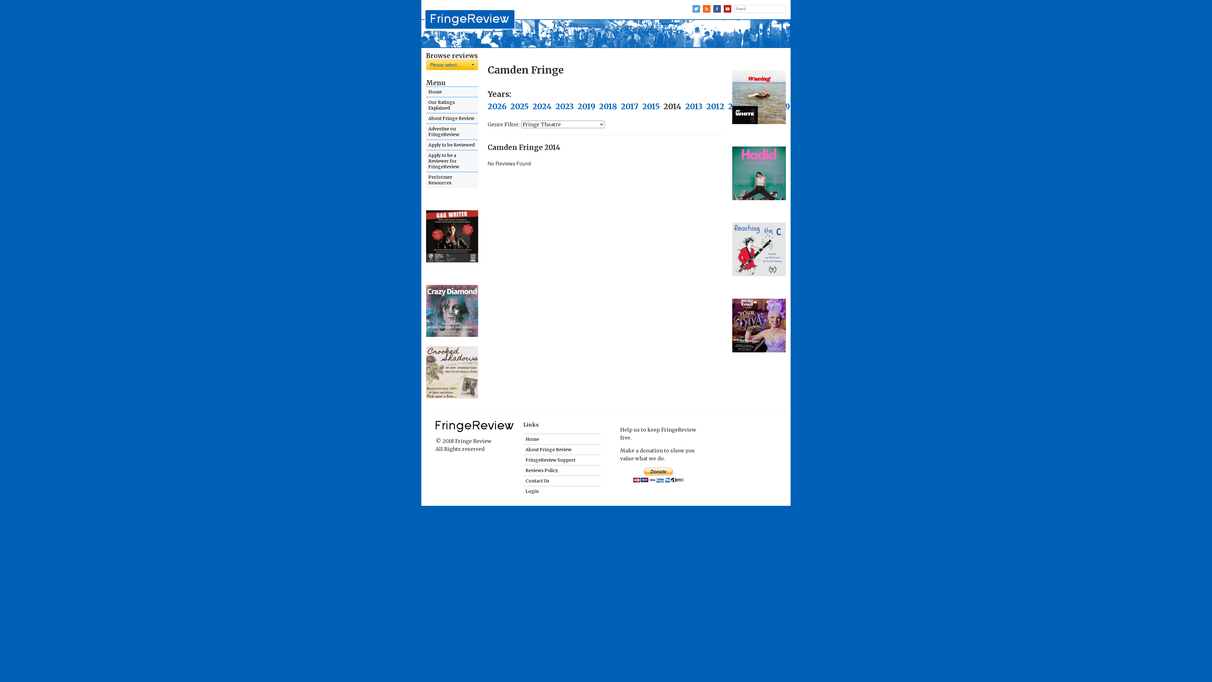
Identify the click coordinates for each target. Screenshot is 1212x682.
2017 (630, 106)
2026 (497, 106)
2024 (542, 106)
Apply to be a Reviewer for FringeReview (443, 161)
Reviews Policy (542, 470)
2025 (519, 106)
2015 (651, 106)
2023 (565, 106)
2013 (694, 106)
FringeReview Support (550, 460)
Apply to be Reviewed (451, 145)
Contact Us (537, 481)
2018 (608, 106)
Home (435, 92)
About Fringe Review (451, 118)
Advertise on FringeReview (443, 131)
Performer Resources (440, 180)
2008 (804, 106)
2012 (715, 106)
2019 (586, 106)
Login (532, 491)
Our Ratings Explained (441, 105)
